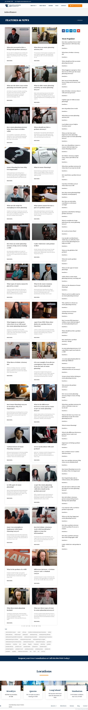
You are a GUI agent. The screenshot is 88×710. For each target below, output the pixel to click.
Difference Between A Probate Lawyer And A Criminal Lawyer (44, 571)
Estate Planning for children (12, 639)
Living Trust (36, 644)
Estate (49, 632)
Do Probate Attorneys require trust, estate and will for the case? (70, 157)
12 (39, 626)
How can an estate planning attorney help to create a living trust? (71, 395)
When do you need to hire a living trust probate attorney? (17, 48)
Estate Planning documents (30, 637)
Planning (43, 644)
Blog (57, 5)
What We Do (43, 5)
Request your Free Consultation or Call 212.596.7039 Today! (44, 658)
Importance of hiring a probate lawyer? (71, 444)
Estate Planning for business (45, 637)
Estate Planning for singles (39, 639)
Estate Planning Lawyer (28, 641)
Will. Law (43, 651)
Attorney (24, 632)
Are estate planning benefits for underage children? (71, 360)
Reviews (51, 5)
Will (38, 651)
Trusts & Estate (15, 5)
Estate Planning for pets (25, 639)
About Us (33, 5)
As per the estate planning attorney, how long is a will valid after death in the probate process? (43, 488)
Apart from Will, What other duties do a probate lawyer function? (43, 324)
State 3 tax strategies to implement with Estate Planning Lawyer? (15, 529)
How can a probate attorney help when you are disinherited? (71, 461)
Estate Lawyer (18, 634)
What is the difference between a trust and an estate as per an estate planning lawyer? (44, 408)
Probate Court (18, 646)
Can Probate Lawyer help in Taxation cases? (70, 125)
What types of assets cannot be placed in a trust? (17, 285)
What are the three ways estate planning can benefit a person (17, 87)
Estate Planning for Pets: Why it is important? (17, 168)
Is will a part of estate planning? (14, 486)
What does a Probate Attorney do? (17, 363)
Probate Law (35, 646)
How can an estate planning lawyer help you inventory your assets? (71, 82)
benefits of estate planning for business (37, 632)
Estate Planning (33, 634)
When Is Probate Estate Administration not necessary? (71, 368)
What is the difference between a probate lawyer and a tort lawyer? (71, 434)
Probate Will (47, 649)
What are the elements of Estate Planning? (71, 286)
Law (20, 644)
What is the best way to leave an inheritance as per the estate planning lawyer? (71, 416)
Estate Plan (25, 634)
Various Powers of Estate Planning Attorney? (15, 448)
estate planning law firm (14, 6)
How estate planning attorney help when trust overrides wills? (17, 129)
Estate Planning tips (40, 641)
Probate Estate (27, 646)
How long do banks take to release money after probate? (70, 479)
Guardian (49, 641)
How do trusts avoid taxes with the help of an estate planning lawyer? (71, 488)
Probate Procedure (29, 649)
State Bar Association (23, 651)
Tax (30, 651)
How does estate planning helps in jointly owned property (71, 193)
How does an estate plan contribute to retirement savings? (69, 203)
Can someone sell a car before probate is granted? (70, 508)
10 (36, 626)
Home (75, 20)
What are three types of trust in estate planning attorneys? (44, 609)
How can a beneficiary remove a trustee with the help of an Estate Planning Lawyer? (71, 147)
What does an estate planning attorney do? (44, 48)
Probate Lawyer (43, 646)
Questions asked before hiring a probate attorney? (71, 212)
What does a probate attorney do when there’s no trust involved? (71, 167)
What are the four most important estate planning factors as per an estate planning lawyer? (71, 135)
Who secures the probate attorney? (69, 386)
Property (14, 651)
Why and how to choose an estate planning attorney (69, 304)
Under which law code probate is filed (44, 245)
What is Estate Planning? (42, 167)
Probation (8, 651)
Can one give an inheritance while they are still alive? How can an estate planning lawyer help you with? (71, 240)
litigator (30, 644)
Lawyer (24, 644)
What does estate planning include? (16, 609)
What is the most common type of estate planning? (43, 285)
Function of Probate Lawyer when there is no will (70, 185)
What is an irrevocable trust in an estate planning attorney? (71, 295)
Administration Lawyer (11, 632)
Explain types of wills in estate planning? (71, 100)
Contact (63, 5)
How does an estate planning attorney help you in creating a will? (17, 246)
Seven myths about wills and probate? (44, 448)
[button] (63, 30)
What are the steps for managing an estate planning (17, 207)
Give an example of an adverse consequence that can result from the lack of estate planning (44, 365)
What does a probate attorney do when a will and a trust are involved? (71, 406)
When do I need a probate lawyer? (69, 260)
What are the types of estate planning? (70, 269)
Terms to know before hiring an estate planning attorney (71, 377)
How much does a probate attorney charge (69, 340)
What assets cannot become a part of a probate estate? (44, 207)
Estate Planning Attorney (44, 634)
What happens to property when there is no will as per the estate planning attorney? (17, 324)
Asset (19, 632)
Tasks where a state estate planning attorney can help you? (71, 277)
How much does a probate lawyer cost (71, 176)
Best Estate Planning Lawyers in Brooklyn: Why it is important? (17, 407)
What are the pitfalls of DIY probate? (70, 251)
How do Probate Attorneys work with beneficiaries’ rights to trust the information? (43, 530)
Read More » (10, 60)
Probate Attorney (9, 646)
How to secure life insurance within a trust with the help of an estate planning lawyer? (71, 322)
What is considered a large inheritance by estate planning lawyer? (71, 222)
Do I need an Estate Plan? (69, 231)
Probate (48, 644)
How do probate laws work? (70, 109)
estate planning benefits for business (14, 637)
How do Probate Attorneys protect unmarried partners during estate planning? (70, 499)
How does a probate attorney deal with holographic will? (70, 536)
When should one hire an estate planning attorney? (71, 62)
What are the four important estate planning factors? (70, 517)
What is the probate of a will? (17, 569)
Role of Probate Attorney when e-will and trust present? (71, 92)
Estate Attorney (9, 634)
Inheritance (8, 644)
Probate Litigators (9, 649)
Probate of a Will (19, 649)
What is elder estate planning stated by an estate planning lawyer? (44, 88)
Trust (35, 651)
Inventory (15, 644)
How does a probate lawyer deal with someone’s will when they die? (71, 43)
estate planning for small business (13, 641)
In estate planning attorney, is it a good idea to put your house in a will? (71, 350)
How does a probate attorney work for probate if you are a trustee (70, 527)
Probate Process (39, 649)
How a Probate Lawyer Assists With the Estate (70, 452)
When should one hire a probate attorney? (42, 128)
